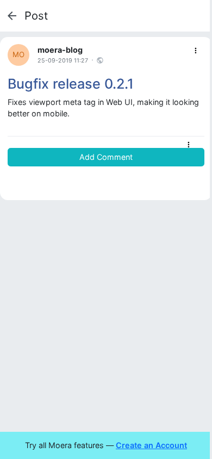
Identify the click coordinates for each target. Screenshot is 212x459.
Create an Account (151, 445)
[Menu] (196, 50)
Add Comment (106, 157)
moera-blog (60, 49)
